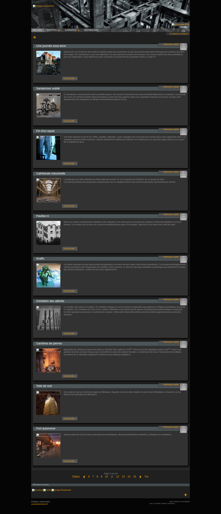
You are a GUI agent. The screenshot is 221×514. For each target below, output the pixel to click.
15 (134, 476)
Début (75, 476)
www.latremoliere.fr (39, 504)
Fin (147, 476)
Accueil (34, 37)
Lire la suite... (70, 78)
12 (117, 476)
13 (123, 476)
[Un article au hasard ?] (168, 33)
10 (106, 476)
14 (128, 476)
